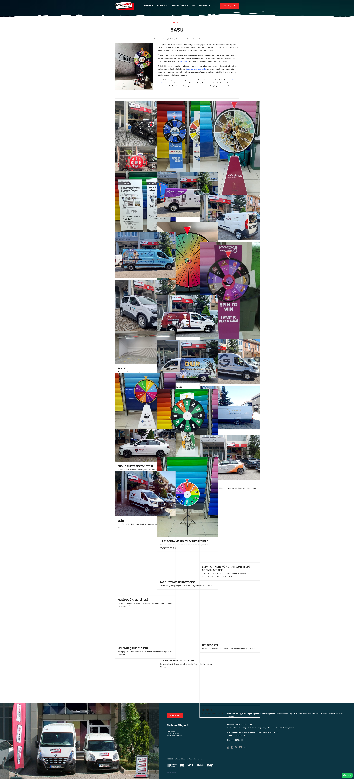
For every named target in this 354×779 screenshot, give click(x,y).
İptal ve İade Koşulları (173, 733)
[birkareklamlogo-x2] (124, 2)
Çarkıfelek (182, 39)
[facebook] (232, 747)
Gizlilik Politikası (171, 731)
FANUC (122, 368)
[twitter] (236, 747)
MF (175, 772)
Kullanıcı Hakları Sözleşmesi (174, 735)
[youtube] (240, 747)
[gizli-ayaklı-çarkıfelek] (134, 44)
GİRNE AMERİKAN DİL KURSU (178, 660)
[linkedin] (245, 747)
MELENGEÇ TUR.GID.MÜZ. (133, 648)
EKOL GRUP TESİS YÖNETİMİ (135, 466)
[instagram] (228, 747)
